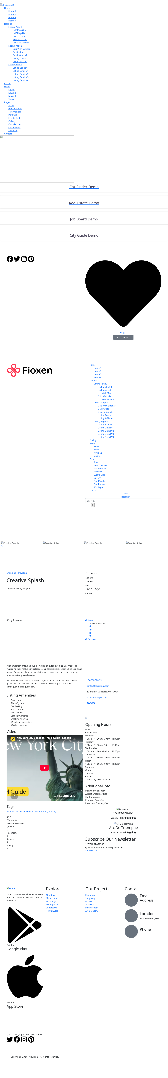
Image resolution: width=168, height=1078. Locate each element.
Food (9, 811)
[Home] (29, 370)
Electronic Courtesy (95, 803)
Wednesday (91, 748)
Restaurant (32, 811)
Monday (89, 735)
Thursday (90, 754)
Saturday (89, 767)
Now (87, 729)
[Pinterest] (31, 259)
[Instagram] (24, 259)
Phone (145, 929)
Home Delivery (19, 811)
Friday (88, 760)
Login (125, 493)
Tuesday (89, 741)
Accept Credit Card (94, 793)
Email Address (147, 898)
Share (90, 620)
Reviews (91, 639)
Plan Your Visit (92, 790)
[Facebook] (10, 259)
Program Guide (93, 800)
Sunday (89, 773)
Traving (52, 811)
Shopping (43, 811)
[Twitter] (17, 259)
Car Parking (91, 797)
